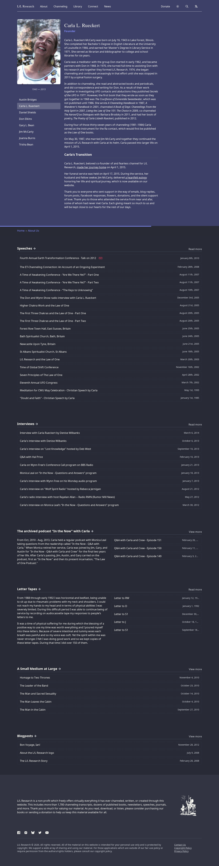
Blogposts (25, 736)
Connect (93, 6)
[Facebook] (18, 832)
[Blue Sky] (32, 832)
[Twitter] (40, 832)
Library (78, 6)
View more (195, 532)
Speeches (24, 248)
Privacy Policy (181, 851)
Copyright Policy (183, 847)
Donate (165, 6)
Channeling (60, 6)
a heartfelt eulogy (136, 177)
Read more (195, 249)
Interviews (25, 424)
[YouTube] (47, 832)
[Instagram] (25, 832)
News (108, 6)
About (45, 6)
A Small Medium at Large (37, 668)
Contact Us (180, 844)
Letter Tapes (27, 589)
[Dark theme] (177, 6)
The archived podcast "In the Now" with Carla (53, 531)
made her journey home (91, 167)
